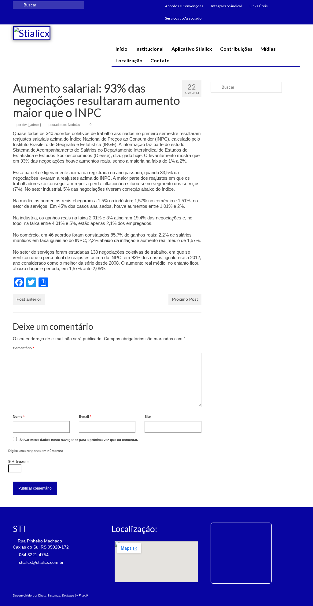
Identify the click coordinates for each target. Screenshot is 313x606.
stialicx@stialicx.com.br (41, 562)
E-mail (85, 416)
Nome (18, 416)
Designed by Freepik (75, 595)
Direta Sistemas (49, 595)
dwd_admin (30, 125)
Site (148, 416)
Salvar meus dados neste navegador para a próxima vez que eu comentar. (79, 440)
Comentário (23, 348)
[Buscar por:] (48, 5)
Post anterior (29, 299)
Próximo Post (185, 299)
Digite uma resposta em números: (35, 451)
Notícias (74, 125)
